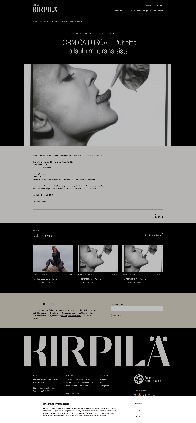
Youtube (103, 382)
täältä (51, 195)
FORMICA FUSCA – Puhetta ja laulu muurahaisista (89, 280)
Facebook (103, 379)
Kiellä (138, 410)
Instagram (104, 386)
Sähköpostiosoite (117, 304)
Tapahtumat (44, 22)
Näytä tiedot (138, 416)
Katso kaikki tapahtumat (153, 235)
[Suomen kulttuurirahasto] (148, 379)
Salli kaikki (138, 404)
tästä (94, 179)
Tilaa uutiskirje (117, 315)
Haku (147, 6)
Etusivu (35, 22)
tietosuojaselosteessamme (71, 316)
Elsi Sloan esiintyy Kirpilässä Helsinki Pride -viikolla (45, 280)
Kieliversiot (157, 6)
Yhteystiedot (158, 10)
